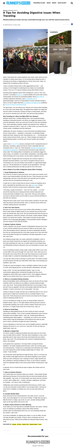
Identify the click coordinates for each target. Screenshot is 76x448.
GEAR (49, 3)
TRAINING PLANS (39, 3)
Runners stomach (33, 424)
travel (40, 424)
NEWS (54, 3)
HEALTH (5, 10)
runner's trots (25, 424)
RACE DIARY (62, 3)
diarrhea (14, 424)
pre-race (19, 424)
